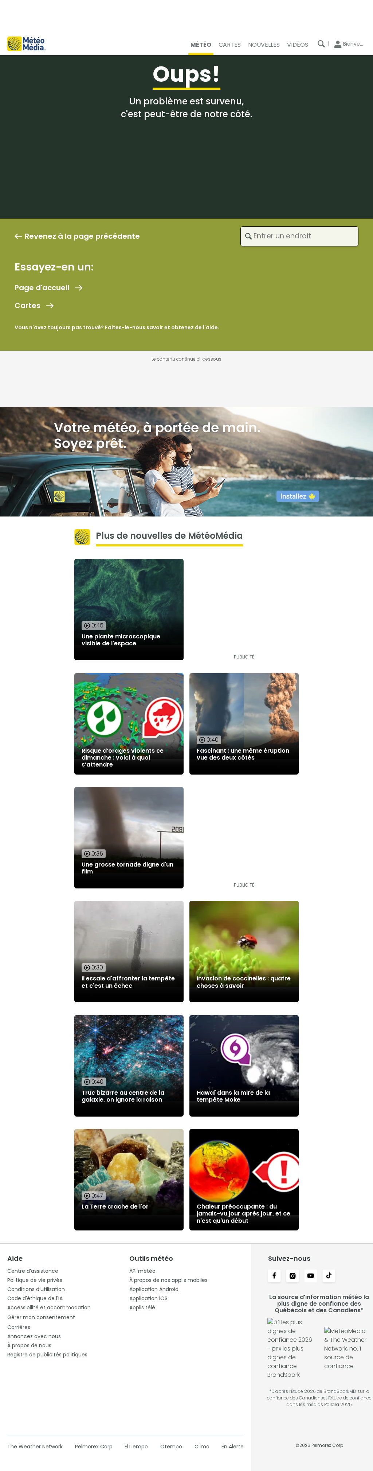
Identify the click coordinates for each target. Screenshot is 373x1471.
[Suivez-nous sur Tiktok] (329, 1276)
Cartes (27, 305)
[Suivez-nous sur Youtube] (311, 1276)
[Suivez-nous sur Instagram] (292, 1276)
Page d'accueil (42, 288)
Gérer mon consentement (41, 1317)
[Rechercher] (321, 43)
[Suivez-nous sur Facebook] (274, 1276)
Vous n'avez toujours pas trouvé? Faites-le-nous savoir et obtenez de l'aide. (117, 327)
